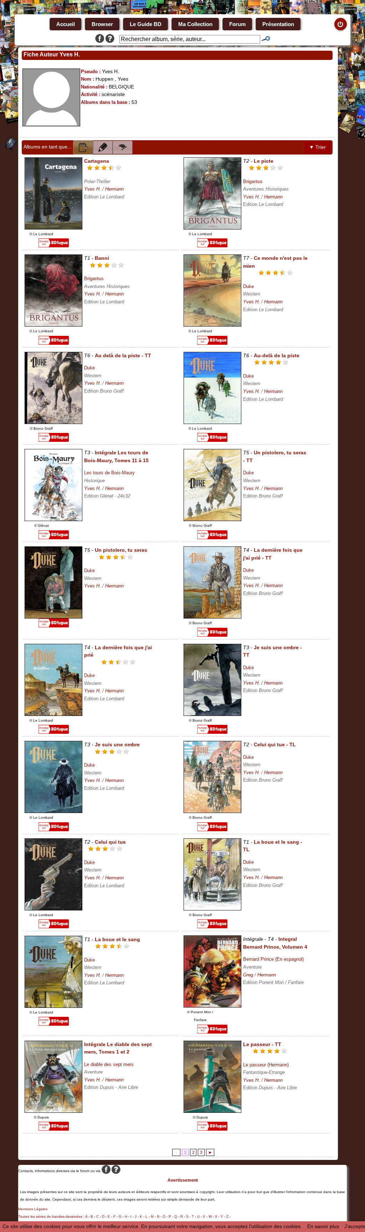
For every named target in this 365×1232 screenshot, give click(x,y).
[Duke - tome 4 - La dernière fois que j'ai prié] (53, 714)
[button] (83, 147)
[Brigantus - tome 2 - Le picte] (212, 228)
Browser (102, 24)
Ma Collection (195, 24)
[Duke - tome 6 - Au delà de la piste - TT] (53, 422)
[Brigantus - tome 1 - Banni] (53, 325)
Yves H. (92, 189)
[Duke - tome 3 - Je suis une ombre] (53, 811)
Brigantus (253, 181)
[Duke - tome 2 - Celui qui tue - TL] (212, 811)
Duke (248, 286)
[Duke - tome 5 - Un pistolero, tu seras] (53, 617)
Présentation (278, 24)
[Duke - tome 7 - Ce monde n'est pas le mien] (212, 325)
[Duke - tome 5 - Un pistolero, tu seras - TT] (212, 519)
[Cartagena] (53, 228)
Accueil (65, 24)
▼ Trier (317, 147)
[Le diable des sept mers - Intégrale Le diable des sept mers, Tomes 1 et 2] (53, 1111)
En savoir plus (323, 1226)
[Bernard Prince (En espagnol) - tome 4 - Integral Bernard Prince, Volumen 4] (212, 1006)
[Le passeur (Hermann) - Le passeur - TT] (212, 1111)
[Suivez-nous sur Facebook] (99, 39)
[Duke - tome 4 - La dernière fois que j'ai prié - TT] (212, 617)
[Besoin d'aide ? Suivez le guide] (110, 39)
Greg (248, 975)
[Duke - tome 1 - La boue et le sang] (53, 1006)
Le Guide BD (145, 24)
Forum (237, 24)
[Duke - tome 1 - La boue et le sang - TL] (212, 909)
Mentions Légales (32, 1209)
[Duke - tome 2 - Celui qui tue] (53, 909)
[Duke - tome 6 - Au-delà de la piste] (212, 422)
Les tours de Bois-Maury (109, 472)
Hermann (114, 189)
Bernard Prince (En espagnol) (273, 959)
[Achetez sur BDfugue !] (53, 245)
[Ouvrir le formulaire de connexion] (340, 24)
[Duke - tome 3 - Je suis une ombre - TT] (212, 714)
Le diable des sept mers (109, 1064)
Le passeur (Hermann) (266, 1064)
